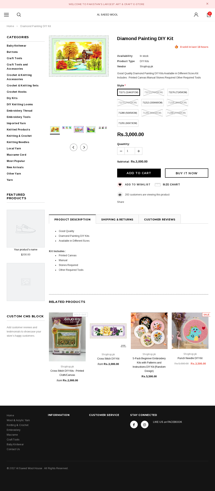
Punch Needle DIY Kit (190, 358)
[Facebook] (134, 424)
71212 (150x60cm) (153, 102)
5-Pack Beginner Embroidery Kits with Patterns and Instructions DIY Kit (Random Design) (149, 364)
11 (126, 194)
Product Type (126, 61)
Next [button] (84, 147)
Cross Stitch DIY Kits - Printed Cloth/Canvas (67, 372)
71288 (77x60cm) (176, 113)
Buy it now (187, 173)
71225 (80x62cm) (177, 102)
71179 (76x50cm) (127, 102)
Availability (124, 56)
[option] (79, 56)
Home (10, 26)
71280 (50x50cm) (127, 113)
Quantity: (123, 144)
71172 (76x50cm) (153, 92)
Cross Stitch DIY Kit (108, 358)
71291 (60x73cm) (127, 123)
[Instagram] (144, 424)
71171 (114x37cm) (128, 92)
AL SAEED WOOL (107, 14)
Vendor (121, 66)
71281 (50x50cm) (152, 113)
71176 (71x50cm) (178, 92)
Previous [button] (73, 147)
